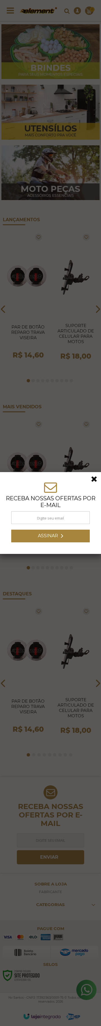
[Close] (96, 480)
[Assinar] (50, 536)
